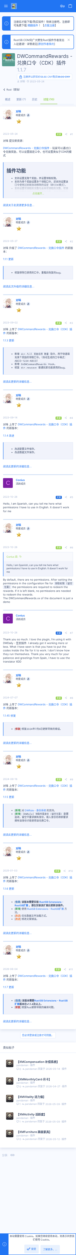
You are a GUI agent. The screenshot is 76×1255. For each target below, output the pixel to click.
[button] (6, 6)
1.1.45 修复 (9, 715)
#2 (71, 241)
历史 (34, 99)
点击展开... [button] (38, 193)
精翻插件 (33, 25)
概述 (7, 99)
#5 (71, 497)
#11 (71, 969)
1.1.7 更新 (8, 987)
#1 (71, 134)
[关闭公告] (68, 40)
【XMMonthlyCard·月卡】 (33, 1079)
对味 (22, 81)
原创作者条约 (46, 43)
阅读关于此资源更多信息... (18, 205)
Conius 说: (12, 556)
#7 (71, 632)
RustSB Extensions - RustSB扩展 (45, 908)
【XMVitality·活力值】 (31, 1096)
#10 (71, 870)
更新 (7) (21, 99)
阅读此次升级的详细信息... (18, 286)
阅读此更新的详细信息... (17, 381)
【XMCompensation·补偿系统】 (37, 1061)
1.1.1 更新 (8, 259)
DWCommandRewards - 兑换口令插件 (26, 148)
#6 (71, 547)
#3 (71, 322)
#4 (71, 417)
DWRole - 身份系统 (35, 810)
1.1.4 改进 (8, 435)
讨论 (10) (48, 99)
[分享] (66, 134)
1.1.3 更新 (8, 340)
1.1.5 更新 (8, 796)
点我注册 (49, 25)
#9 (71, 779)
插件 (32, 1065)
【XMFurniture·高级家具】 (34, 1132)
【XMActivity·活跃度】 (31, 1114)
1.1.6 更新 (8, 888)
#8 (71, 697)
